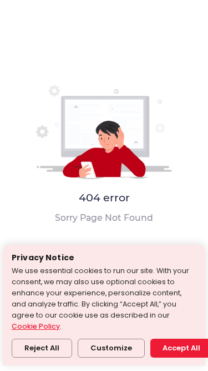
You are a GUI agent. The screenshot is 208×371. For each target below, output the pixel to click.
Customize (111, 348)
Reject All (41, 348)
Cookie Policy (36, 326)
